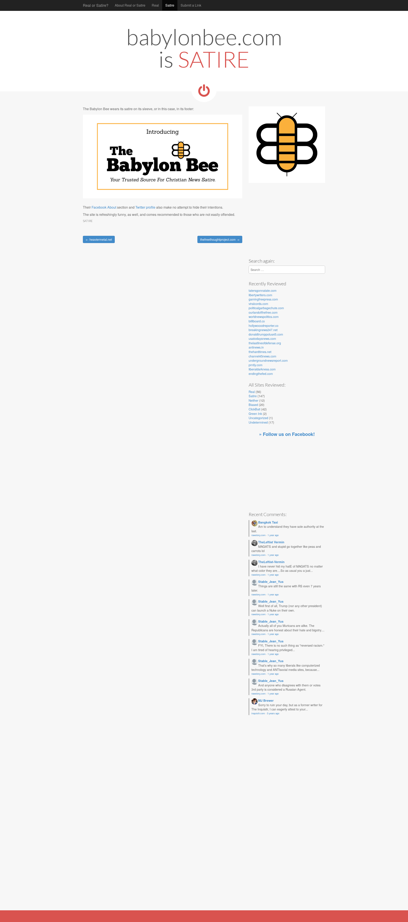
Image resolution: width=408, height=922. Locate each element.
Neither (253, 400)
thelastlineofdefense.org (265, 343)
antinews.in (256, 347)
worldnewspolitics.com (264, 316)
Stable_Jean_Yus (270, 581)
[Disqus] (162, 306)
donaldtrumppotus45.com (266, 334)
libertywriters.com (260, 295)
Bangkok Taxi (268, 522)
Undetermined (258, 422)
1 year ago (273, 535)
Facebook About (104, 207)
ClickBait (254, 409)
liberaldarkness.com (262, 369)
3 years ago (273, 713)
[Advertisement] (284, 221)
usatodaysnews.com (262, 338)
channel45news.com (262, 356)
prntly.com (255, 365)
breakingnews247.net (263, 329)
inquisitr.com (258, 713)
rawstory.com (258, 535)
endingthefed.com (261, 373)
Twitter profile (145, 207)
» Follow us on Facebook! (287, 434)
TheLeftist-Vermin (271, 562)
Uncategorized (258, 417)
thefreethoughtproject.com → (219, 239)
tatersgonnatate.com (262, 290)
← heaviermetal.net (99, 239)
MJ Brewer (266, 700)
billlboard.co (257, 321)
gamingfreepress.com (263, 299)
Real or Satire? (95, 5)
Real (155, 5)
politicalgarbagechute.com (266, 308)
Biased (253, 404)
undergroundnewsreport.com (268, 360)
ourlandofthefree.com (263, 312)
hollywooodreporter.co (263, 325)
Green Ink (255, 413)
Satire (169, 5)
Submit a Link (191, 5)
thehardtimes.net (260, 351)
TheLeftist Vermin (271, 542)
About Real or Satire (130, 5)
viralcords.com (258, 303)
